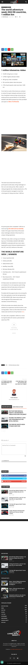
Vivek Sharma (5, 16)
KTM (6, 365)
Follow (24, 478)
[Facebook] (2, 49)
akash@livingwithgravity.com (16, 649)
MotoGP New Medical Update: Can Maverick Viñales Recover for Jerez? (17, 412)
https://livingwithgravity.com (14, 399)
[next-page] (4, 431)
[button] (2, 2)
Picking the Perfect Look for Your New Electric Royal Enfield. (17, 419)
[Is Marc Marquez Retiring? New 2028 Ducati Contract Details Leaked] (4, 512)
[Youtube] (17, 658)
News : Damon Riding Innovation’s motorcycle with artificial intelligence (17, 583)
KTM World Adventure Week (14, 365)
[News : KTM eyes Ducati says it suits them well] (4, 590)
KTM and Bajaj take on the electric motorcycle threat (21, 382)
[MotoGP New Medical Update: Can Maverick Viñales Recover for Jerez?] (4, 412)
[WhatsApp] (12, 49)
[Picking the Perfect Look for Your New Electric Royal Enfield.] (4, 419)
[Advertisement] (14, 33)
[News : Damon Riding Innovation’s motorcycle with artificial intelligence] (4, 583)
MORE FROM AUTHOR (18, 407)
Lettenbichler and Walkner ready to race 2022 (6, 382)
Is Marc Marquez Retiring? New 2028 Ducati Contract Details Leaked (16, 512)
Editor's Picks (7, 5)
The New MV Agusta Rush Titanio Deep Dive (17, 425)
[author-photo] (14, 395)
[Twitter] (5, 49)
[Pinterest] (9, 49)
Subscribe (23, 481)
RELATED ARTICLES (6, 407)
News (9, 7)
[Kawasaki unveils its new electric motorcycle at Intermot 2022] (4, 596)
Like (25, 475)
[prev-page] (2, 431)
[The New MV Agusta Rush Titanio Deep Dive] (4, 426)
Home (2, 5)
